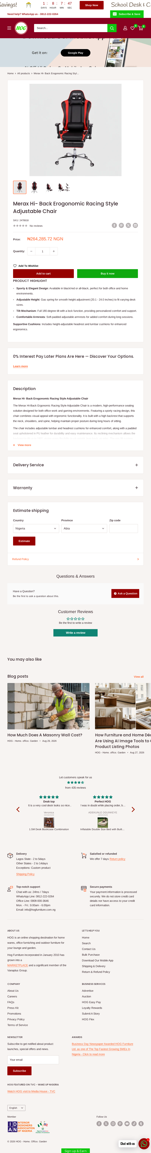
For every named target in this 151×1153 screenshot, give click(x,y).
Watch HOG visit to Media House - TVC (31, 1091)
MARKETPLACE (17, 965)
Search (86, 943)
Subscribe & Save (129, 14)
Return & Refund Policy (96, 971)
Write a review (75, 632)
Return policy (117, 858)
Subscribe (19, 1070)
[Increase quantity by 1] (54, 251)
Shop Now (61, 5)
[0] (140, 28)
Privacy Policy (16, 1019)
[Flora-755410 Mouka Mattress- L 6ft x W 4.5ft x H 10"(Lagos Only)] (105, 822)
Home (10, 73)
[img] (75, 782)
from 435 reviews (75, 787)
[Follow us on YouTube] (127, 1123)
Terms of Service (17, 1025)
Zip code (114, 520)
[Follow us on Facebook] (99, 1123)
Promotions (14, 1013)
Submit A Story (91, 1013)
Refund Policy (20, 559)
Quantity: (19, 251)
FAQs (10, 1002)
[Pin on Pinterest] (121, 225)
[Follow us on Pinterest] (120, 1123)
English (13, 1107)
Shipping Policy (25, 874)
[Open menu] (9, 28)
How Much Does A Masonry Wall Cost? (44, 735)
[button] (18, 809)
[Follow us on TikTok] (134, 1123)
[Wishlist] (132, 28)
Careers (12, 996)
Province (67, 520)
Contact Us (89, 948)
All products (23, 73)
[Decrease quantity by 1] (31, 251)
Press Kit (12, 1007)
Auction (86, 996)
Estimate (24, 541)
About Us (13, 990)
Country (18, 520)
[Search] (112, 28)
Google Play (75, 52)
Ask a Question (127, 593)
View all (139, 676)
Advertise (87, 990)
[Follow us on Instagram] (113, 1123)
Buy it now (107, 273)
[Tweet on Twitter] (128, 225)
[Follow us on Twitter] (106, 1123)
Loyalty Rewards (92, 1007)
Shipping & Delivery (94, 966)
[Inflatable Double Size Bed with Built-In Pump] (51, 822)
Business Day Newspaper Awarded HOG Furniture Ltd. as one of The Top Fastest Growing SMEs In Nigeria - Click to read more (102, 1049)
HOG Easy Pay (91, 1002)
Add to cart (43, 273)
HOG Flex (88, 1019)
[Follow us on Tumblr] (141, 1123)
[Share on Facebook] (114, 225)
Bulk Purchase (91, 954)
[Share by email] (135, 225)
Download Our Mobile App (97, 960)
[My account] (125, 28)
